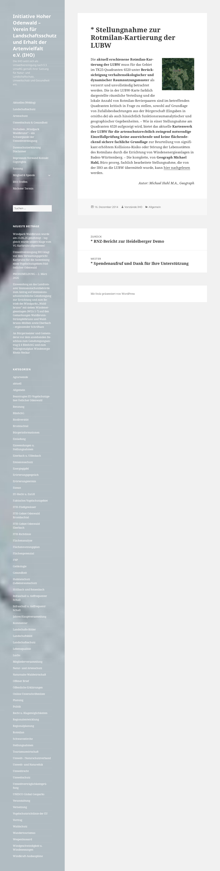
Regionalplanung (23, 726)
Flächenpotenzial (23, 553)
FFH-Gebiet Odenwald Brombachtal (26, 515)
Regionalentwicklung (26, 719)
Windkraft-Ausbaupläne (28, 856)
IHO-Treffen (20, 182)
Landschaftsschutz (24, 109)
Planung (18, 700)
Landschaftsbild (22, 636)
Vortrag (17, 820)
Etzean (17, 488)
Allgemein (19, 390)
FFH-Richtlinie (22, 534)
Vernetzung (20, 807)
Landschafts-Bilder (24, 629)
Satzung (18, 168)
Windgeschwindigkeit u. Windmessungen (27, 847)
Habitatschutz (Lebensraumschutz (25, 581)
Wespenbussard (22, 839)
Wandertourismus (24, 833)
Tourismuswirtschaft (25, 752)
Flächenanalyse (22, 540)
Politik (17, 706)
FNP (15, 560)
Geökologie (19, 566)
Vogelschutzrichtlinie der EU (30, 813)
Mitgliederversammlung (27, 662)
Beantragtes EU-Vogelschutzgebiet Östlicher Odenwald (31, 398)
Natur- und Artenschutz (27, 668)
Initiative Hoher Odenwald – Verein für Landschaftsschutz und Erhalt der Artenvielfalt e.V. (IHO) (35, 35)
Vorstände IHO (133, 207)
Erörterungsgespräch (26, 475)
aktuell (17, 383)
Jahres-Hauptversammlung (29, 616)
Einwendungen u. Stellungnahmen (23, 447)
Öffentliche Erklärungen (28, 687)
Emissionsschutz (23, 462)
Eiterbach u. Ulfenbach (27, 456)
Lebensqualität (22, 649)
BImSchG (18, 413)
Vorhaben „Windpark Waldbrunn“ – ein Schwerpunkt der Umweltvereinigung (26, 135)
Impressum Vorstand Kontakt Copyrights (30, 160)
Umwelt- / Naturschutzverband (32, 758)
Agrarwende (20, 377)
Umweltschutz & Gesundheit (30, 122)
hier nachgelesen (177, 167)
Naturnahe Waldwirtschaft (29, 674)
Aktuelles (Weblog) (24, 102)
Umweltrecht (21, 771)
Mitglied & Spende (24, 175)
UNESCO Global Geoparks (28, 794)
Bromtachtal (20, 426)
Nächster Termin (23, 188)
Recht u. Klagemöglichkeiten (30, 713)
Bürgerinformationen (26, 432)
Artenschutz (20, 116)
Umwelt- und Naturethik (28, 764)
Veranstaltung (21, 800)
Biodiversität (21, 419)
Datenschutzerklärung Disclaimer (27, 149)
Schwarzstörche (23, 739)
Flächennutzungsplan (26, 547)
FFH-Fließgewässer (24, 507)
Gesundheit (20, 573)
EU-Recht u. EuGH (24, 494)
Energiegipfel (21, 468)
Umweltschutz (21, 777)
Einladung (19, 439)
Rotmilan (18, 732)
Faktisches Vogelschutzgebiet (30, 500)
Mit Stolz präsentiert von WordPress (113, 294)
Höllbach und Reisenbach (28, 589)
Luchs (16, 655)
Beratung (18, 407)
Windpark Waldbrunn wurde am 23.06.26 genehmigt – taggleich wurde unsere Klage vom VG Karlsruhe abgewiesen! (32, 239)
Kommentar (20, 623)
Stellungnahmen (23, 745)
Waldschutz (20, 826)
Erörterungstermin (24, 481)
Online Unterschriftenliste (29, 694)
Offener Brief (21, 681)
